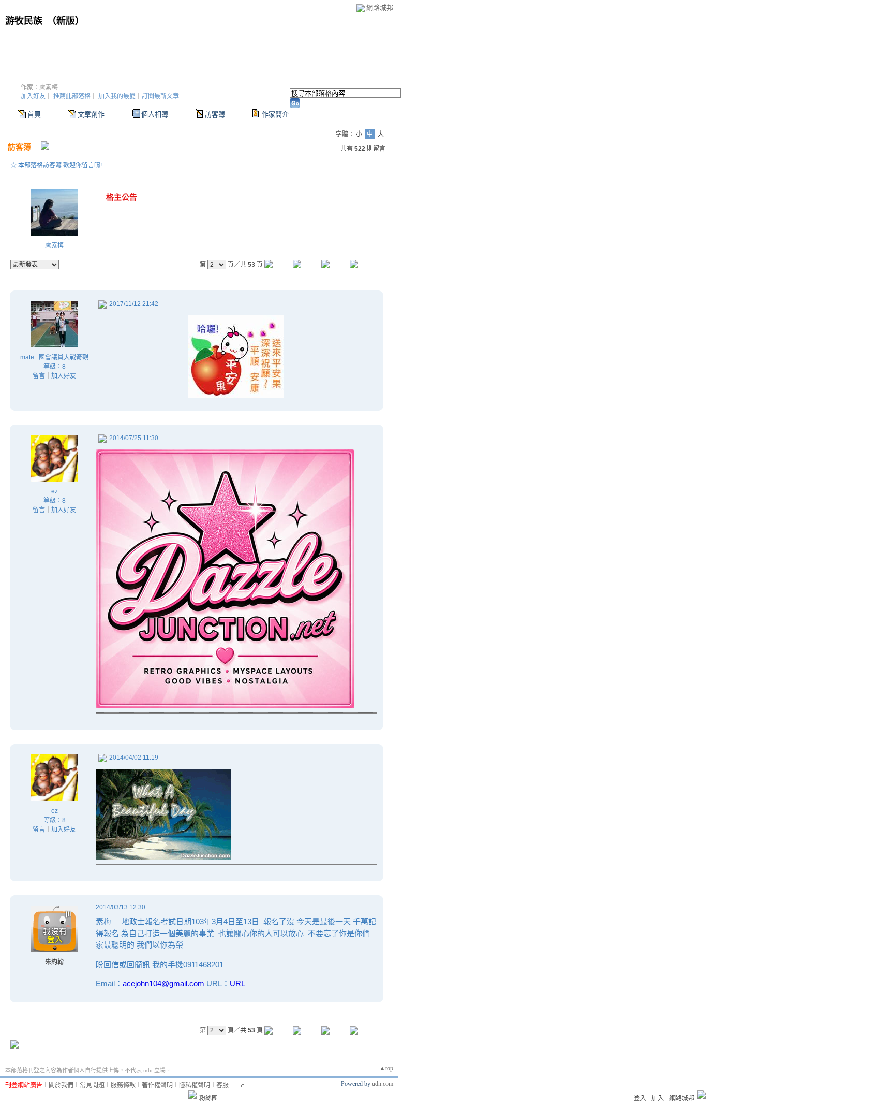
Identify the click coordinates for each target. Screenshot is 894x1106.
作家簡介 (275, 114)
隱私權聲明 (194, 1085)
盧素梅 (54, 245)
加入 (657, 1098)
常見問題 (92, 1085)
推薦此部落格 (72, 96)
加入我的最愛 (117, 96)
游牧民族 (23, 21)
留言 (39, 376)
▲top (386, 1068)
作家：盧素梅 (39, 87)
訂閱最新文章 (160, 96)
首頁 (34, 114)
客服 (222, 1085)
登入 (640, 1098)
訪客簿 (215, 114)
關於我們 (61, 1085)
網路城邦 (379, 7)
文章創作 (91, 114)
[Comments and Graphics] (225, 705)
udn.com (382, 1083)
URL (237, 983)
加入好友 (33, 96)
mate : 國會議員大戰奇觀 (54, 357)
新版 (65, 21)
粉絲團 (208, 1098)
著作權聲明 (157, 1085)
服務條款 (123, 1085)
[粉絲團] (192, 1094)
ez (54, 491)
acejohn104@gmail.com (163, 983)
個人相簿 (154, 114)
